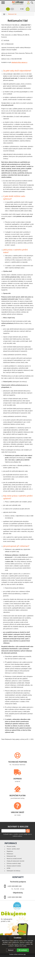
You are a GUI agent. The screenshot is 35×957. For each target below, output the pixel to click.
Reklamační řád (11, 856)
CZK (8, 9)
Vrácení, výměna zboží (13, 849)
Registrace (10, 851)
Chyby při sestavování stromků (15, 861)
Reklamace (10, 853)
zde (24, 954)
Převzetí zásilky (11, 846)
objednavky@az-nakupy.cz (19, 62)
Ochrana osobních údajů (14, 863)
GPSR (8, 868)
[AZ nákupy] (17, 2)
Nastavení (10, 950)
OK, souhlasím (23, 950)
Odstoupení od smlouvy (13, 870)
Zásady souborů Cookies (14, 866)
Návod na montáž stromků (14, 858)
